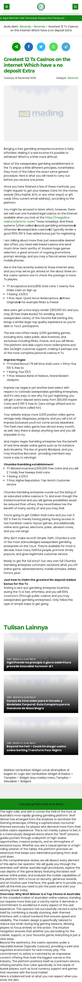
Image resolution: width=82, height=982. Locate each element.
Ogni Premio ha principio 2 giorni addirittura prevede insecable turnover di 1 (39, 664)
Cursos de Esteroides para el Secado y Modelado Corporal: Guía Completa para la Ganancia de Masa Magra (38, 704)
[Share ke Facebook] (29, 47)
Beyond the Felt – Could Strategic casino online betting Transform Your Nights (36, 748)
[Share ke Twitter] (41, 47)
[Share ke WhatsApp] (53, 47)
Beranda (25, 26)
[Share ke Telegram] (66, 47)
